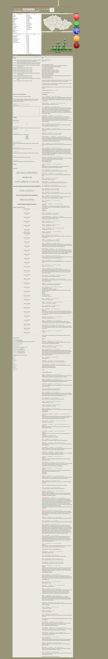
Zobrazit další (30, 53)
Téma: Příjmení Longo (58, 203)
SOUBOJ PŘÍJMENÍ (27, 173)
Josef (45, 61)
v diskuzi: (32, 12)
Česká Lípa (14, 28)
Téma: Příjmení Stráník (58, 316)
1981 (28, 50)
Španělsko (14, 360)
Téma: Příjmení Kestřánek (57, 468)
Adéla (27, 235)
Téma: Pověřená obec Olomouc (56, 286)
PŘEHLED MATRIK (27, 200)
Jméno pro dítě (25, 6)
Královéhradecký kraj (16, 39)
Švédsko (14, 367)
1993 (28, 42)
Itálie (13, 358)
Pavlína (27, 226)
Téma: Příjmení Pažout (55, 480)
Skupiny (47, 9)
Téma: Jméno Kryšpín (56, 349)
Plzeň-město (29, 17)
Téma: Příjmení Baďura (56, 595)
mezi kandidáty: (45, 12)
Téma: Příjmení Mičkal (57, 330)
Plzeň (14, 17)
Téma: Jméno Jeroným (57, 379)
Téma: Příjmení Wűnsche (56, 581)
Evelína (27, 218)
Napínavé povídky (16, 147)
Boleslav (26, 251)
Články (37, 6)
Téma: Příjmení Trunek (56, 128)
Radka (27, 284)
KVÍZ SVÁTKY (27, 190)
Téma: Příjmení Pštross (56, 588)
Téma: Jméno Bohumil (60, 364)
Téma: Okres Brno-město (60, 275)
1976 (28, 52)
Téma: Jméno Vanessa (57, 510)
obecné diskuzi (55, 90)
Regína (27, 255)
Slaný (14, 20)
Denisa (25, 272)
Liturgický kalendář (16, 346)
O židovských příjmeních (17, 339)
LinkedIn (72, 12)
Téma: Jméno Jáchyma (56, 231)
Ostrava (29, 28)
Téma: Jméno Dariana (60, 462)
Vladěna (26, 222)
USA (13, 370)
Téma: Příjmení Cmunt (58, 383)
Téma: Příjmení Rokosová (58, 456)
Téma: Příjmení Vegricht (55, 106)
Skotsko (14, 366)
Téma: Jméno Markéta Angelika (58, 228)
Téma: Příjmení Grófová (60, 181)
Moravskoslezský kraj (16, 42)
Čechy (39, 9)
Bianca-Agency (16, 126)
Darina (27, 317)
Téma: (53, 610)
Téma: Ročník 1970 (56, 388)
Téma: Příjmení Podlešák (56, 543)
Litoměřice (14, 16)
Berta (27, 321)
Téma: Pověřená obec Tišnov (60, 627)
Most (28, 21)
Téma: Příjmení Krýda (59, 173)
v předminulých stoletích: (38, 12)
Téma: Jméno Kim (54, 439)
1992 (28, 43)
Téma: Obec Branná (54, 614)
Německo (14, 359)
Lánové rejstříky (15, 352)
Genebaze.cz (15, 351)
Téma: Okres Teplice (58, 133)
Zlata (25, 329)
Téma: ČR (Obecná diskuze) (58, 491)
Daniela (27, 263)
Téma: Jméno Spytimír (56, 404)
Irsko (13, 361)
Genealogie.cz (15, 160)
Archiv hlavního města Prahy (17, 342)
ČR (38, 8)
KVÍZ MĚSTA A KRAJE (27, 182)
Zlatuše (28, 329)
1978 (28, 51)
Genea (14, 155)
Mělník (14, 29)
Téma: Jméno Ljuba (55, 607)
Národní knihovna (16, 347)
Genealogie (15, 341)
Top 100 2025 (44, 6)
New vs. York (49, 6)
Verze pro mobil (15, 6)
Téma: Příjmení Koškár (57, 320)
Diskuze (33, 6)
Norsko (14, 357)
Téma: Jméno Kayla (55, 392)
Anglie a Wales (15, 369)
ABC (42, 9)
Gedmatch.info (15, 151)
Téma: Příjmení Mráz (56, 408)
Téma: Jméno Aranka (61, 497)
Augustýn (26, 214)
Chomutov (14, 27)
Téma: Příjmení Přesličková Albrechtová (61, 424)
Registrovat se (70, 6)
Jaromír (25, 325)
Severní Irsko (15, 368)
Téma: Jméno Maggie (55, 188)
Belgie (14, 364)
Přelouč (14, 25)
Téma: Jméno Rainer (56, 221)
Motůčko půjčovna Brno (17, 142)
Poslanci (40, 6)
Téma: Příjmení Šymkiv (56, 200)
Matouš (27, 313)
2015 (28, 35)
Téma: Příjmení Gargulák (56, 96)
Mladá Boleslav (15, 30)
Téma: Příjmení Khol (58, 283)
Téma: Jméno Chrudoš (59, 562)
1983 (28, 49)
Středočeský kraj (15, 35)
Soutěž (30, 6)
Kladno (29, 19)
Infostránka (21, 6)
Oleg (27, 309)
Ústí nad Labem (15, 26)
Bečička (47, 266)
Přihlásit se (65, 6)
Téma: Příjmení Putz (60, 325)
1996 (28, 41)
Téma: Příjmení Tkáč (55, 298)
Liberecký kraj (15, 41)
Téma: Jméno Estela (54, 185)
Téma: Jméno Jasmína (55, 308)
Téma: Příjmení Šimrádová (59, 360)
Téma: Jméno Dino (55, 169)
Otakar (27, 210)
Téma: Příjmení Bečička (55, 255)
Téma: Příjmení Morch (58, 157)
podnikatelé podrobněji (56, 12)
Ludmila (27, 292)
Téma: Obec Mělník (58, 447)
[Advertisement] (35, 3)
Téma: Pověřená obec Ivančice (58, 476)
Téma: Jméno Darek (55, 520)
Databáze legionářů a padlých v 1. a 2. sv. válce (21, 350)
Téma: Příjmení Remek (58, 647)
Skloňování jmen (16, 133)
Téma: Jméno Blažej (55, 235)
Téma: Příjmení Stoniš (59, 115)
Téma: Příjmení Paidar (57, 642)
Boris (27, 247)
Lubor (27, 280)
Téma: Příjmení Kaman (56, 558)
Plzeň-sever (29, 29)
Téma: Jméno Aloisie (59, 551)
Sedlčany (14, 19)
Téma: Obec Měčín (55, 357)
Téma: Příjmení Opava (56, 305)
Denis (28, 272)
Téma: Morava (61, 216)
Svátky (43, 67)
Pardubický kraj (15, 40)
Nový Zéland (15, 365)
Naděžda (25, 296)
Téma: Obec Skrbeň (55, 555)
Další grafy (70, 13)
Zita (27, 305)
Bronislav (26, 239)
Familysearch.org (66, 12)
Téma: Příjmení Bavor (56, 574)
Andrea (27, 333)
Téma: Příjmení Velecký (61, 103)
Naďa (29, 296)
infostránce (52, 92)
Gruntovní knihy (15, 349)
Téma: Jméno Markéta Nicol (59, 442)
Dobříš (14, 21)
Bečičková (52, 266)
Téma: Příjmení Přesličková (59, 431)
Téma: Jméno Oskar (56, 224)
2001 (28, 40)
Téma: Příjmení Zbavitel (57, 374)
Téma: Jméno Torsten (55, 123)
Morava (38, 10)
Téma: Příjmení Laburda (56, 164)
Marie (27, 276)
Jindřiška (26, 243)
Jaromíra (28, 325)
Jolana (27, 288)
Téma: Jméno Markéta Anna (59, 585)
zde (59, 656)
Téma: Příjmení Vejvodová (65, 414)
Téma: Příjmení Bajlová (55, 195)
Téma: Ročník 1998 (56, 565)
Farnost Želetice (16, 122)
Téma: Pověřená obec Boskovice (58, 143)
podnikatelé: (50, 12)
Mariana (26, 259)
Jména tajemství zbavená (17, 348)
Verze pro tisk (15, 55)
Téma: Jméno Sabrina (58, 345)
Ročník (34, 34)
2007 (28, 39)
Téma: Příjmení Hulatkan (56, 243)
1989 (28, 44)
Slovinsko (14, 356)
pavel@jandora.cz (69, 55)
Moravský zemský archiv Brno (18, 343)
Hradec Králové (15, 18)
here (61, 258)
